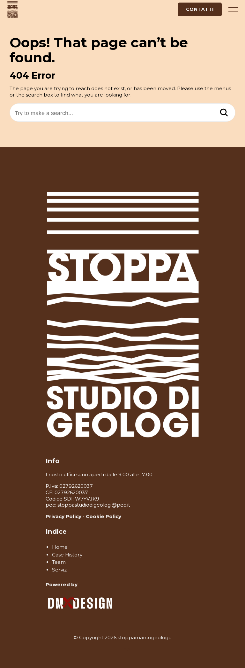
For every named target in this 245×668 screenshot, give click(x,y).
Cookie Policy (103, 516)
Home (60, 547)
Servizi (60, 570)
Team (59, 562)
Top (125, 649)
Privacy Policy (63, 516)
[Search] (224, 113)
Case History (67, 555)
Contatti (200, 9)
